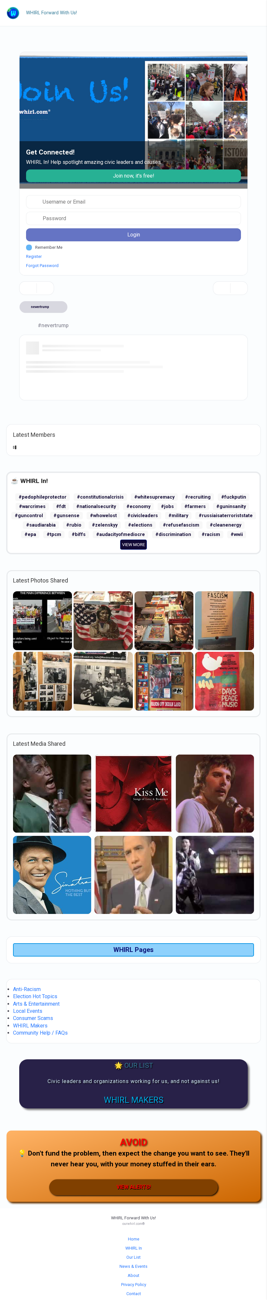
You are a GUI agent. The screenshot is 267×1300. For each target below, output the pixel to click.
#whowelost (103, 515)
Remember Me (49, 247)
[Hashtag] (239, 288)
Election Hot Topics (35, 996)
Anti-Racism (27, 989)
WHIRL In (133, 1248)
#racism (211, 534)
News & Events (133, 1266)
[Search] (222, 288)
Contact (133, 1293)
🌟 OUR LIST (133, 1065)
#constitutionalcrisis (100, 497)
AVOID (133, 1142)
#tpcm (54, 534)
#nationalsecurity (96, 506)
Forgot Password (42, 265)
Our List (133, 1257)
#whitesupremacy (154, 497)
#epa (30, 534)
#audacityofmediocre (120, 534)
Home (133, 1239)
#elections (140, 525)
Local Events (27, 1011)
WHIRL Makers (30, 1026)
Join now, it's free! (133, 176)
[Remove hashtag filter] (58, 307)
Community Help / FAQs (40, 1033)
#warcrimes (32, 506)
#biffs (79, 534)
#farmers (195, 506)
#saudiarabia (41, 525)
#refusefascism (181, 525)
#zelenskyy (105, 525)
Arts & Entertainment (36, 1004)
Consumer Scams (33, 1018)
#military (178, 515)
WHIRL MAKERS (133, 1100)
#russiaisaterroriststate (226, 515)
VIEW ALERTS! (134, 1187)
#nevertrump (53, 325)
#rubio (73, 525)
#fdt (61, 506)
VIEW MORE (133, 544)
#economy (138, 506)
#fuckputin (233, 497)
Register (34, 256)
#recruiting (198, 497)
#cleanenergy (225, 525)
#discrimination (173, 534)
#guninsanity (231, 506)
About (133, 1275)
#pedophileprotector (42, 497)
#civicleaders (142, 515)
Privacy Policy (133, 1284)
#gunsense (66, 515)
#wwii (237, 534)
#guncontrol (29, 515)
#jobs (167, 506)
